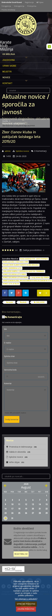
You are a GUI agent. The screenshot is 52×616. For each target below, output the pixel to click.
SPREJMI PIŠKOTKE (26, 604)
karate (10, 302)
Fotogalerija (6, 6)
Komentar (8, 383)
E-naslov (7, 342)
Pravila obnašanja (8, 10)
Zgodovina (8, 59)
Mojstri (7, 71)
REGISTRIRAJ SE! (21, 554)
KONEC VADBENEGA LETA (12, 268)
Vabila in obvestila (19, 451)
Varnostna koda (10, 369)
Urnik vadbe (9, 65)
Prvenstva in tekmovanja (23, 446)
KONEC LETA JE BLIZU (11, 284)
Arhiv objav (16, 462)
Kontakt (7, 83)
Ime (5, 329)
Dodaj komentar (11, 419)
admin (8, 151)
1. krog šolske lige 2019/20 (39, 277)
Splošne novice (22, 151)
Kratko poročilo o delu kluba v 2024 (15, 262)
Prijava (40, 2)
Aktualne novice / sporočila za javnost (13, 123)
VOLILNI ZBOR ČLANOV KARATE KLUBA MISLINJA (21, 265)
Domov (5, 121)
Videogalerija (19, 6)
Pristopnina (31, 6)
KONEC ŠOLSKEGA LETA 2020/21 (14, 274)
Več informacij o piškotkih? (26, 599)
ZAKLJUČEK (39, 302)
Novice (6, 77)
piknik (24, 302)
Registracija (29, 2)
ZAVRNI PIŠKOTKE (26, 609)
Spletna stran (9, 356)
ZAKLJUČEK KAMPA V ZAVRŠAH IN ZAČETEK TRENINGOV (23, 271)
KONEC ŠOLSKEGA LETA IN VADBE (15, 277)
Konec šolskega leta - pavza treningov (34, 259)
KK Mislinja (8, 54)
